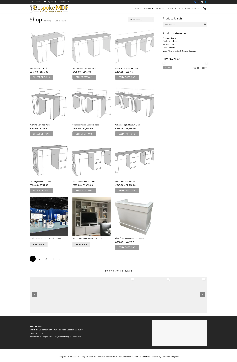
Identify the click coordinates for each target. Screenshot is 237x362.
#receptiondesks (109, 292)
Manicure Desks (169, 38)
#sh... (131, 292)
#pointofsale (144, 292)
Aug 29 (187, 303)
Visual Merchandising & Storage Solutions (179, 51)
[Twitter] (198, 2)
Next (60, 259)
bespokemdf (36, 303)
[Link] (49, 8)
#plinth (54, 292)
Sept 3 (151, 303)
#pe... (60, 292)
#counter (163, 288)
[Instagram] (202, 2)
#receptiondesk (113, 288)
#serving (152, 292)
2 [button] (120, 310)
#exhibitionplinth (180, 292)
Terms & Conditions (142, 357)
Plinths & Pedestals (170, 41)
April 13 (45, 303)
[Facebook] (195, 2)
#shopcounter (122, 292)
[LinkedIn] (205, 2)
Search (205, 24)
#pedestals (187, 290)
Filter (167, 67)
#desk (165, 290)
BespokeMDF (37, 299)
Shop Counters (169, 47)
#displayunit (182, 288)
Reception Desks (169, 44)
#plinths (197, 288)
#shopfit (155, 288)
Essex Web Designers (170, 357)
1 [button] (116, 310)
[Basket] (204, 9)
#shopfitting (147, 288)
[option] (118, 294)
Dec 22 (116, 303)
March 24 (81, 303)
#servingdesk (162, 292)
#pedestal (178, 290)
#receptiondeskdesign (112, 290)
